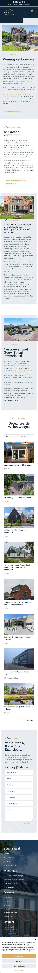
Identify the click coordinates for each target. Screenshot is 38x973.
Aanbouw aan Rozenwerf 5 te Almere (18, 465)
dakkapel (27, 94)
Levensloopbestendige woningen (14, 879)
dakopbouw (20, 94)
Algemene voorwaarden (11, 865)
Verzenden (26, 823)
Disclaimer (7, 861)
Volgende (30, 720)
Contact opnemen (12, 112)
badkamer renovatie (9, 94)
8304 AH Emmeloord (10, 929)
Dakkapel (7, 909)
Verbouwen (7, 901)
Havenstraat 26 (9, 927)
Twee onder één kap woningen (14, 876)
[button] (35, 939)
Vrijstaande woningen (11, 883)
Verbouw (24, 436)
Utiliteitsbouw (8, 678)
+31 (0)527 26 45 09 (10, 933)
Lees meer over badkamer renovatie (17, 182)
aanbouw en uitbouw (11, 280)
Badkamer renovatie (10, 913)
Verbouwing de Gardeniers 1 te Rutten (18, 497)
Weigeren (19, 961)
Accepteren (19, 956)
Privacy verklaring (19, 970)
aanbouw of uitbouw (9, 96)
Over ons (7, 854)
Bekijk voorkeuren (19, 966)
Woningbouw (8, 897)
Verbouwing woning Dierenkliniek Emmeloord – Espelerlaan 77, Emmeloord (17, 567)
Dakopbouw (8, 905)
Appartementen (9, 887)
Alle (7, 436)
